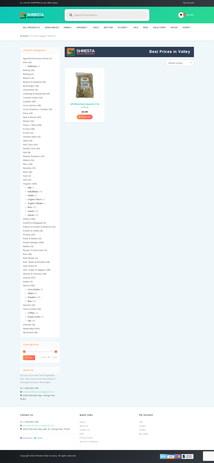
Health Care (29, 148)
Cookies (27, 101)
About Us (84, 426)
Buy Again (143, 433)
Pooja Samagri (30, 242)
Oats (25, 176)
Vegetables (29, 328)
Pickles (26, 234)
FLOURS (122, 27)
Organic (27, 183)
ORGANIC (81, 27)
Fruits (26, 133)
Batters (27, 78)
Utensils (27, 324)
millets (31, 195)
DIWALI (67, 27)
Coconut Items (30, 97)
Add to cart (86, 117)
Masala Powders (31, 156)
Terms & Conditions (89, 441)
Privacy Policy (86, 437)
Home (82, 422)
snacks (31, 211)
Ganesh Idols (29, 136)
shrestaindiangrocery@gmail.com (38, 392)
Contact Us (85, 430)
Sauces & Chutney (32, 273)
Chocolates (28, 89)
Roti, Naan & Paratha (34, 262)
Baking (26, 70)
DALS (96, 27)
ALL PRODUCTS (31, 27)
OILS (135, 27)
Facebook (27, 438)
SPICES (174, 27)
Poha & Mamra (30, 238)
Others (26, 219)
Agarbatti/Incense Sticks (36, 58)
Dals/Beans (33, 191)
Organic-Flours (35, 199)
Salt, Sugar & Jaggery (34, 270)
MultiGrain (32, 66)
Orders (142, 426)
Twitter (39, 438)
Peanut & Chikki (31, 230)
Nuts (25, 172)
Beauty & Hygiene (32, 82)
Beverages (28, 86)
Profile (142, 430)
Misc (25, 164)
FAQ (81, 433)
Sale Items (28, 266)
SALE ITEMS (159, 27)
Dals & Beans (29, 117)
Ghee (25, 140)
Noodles (27, 168)
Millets (26, 160)
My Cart (189, 14)
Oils (25, 179)
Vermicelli (28, 332)
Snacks (26, 277)
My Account (188, 2)
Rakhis (26, 246)
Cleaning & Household (34, 93)
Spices (31, 215)
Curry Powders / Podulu (35, 109)
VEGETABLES (52, 27)
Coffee (31, 313)
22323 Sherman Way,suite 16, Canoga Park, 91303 (46, 429)
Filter (29, 358)
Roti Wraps (28, 258)
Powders (32, 297)
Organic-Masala (35, 203)
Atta (25, 62)
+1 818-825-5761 (30, 388)
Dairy (26, 113)
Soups (26, 281)
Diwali (26, 121)
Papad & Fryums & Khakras (37, 226)
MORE (186, 27)
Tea (29, 320)
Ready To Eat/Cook (33, 250)
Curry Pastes (30, 105)
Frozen (26, 129)
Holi (25, 152)
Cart (141, 422)
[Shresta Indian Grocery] (32, 15)
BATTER (108, 27)
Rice (30, 207)
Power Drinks (34, 317)
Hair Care (28, 144)
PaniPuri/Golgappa (33, 223)
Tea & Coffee (30, 309)
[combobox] (180, 63)
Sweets (27, 305)
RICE (145, 27)
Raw (30, 301)
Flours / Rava (30, 125)
